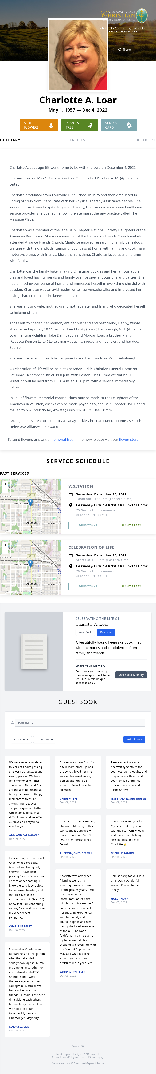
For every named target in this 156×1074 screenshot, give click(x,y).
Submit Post (134, 739)
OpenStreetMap (82, 1063)
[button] (30, 502)
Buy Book (106, 632)
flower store (128, 439)
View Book (85, 632)
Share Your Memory (131, 675)
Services (76, 140)
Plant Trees (131, 525)
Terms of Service (88, 1057)
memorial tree (61, 439)
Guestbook (144, 140)
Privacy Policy (67, 1057)
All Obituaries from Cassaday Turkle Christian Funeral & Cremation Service (124, 30)
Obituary (10, 140)
